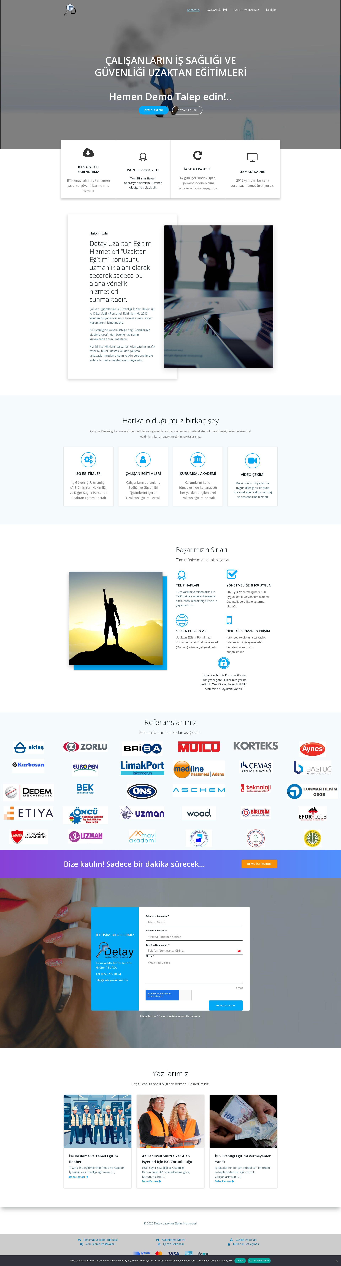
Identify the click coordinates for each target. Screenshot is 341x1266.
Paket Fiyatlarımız (246, 10)
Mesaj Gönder (226, 1005)
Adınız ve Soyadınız (157, 916)
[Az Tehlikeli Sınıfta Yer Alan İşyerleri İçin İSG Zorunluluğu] (170, 1121)
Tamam (240, 1260)
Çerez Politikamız (259, 1260)
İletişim (271, 10)
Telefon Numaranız (158, 945)
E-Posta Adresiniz (156, 930)
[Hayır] (336, 1260)
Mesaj (150, 956)
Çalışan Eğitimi (217, 10)
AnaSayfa (193, 10)
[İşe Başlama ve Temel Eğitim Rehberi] (97, 1121)
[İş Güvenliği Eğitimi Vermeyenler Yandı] (243, 1121)
